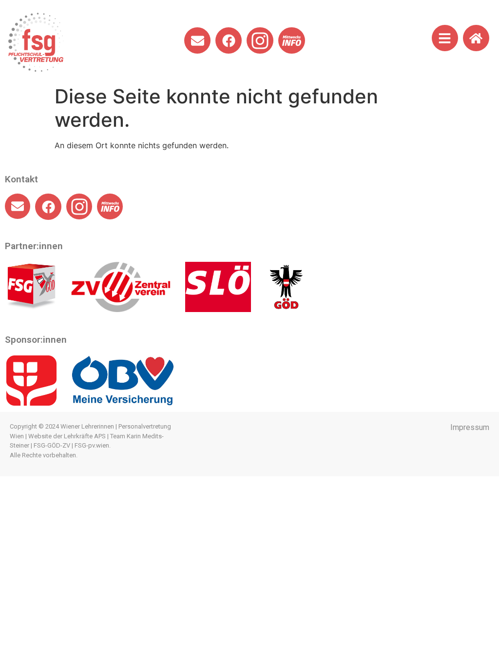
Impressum (469, 427)
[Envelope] (197, 40)
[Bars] (445, 38)
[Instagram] (260, 40)
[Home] (476, 38)
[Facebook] (228, 40)
